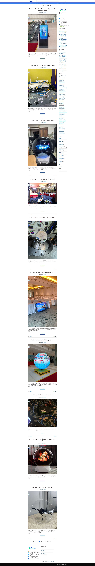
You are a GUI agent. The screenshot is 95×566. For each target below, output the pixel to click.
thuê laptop (60, 161)
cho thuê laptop (61, 146)
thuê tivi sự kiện (60, 127)
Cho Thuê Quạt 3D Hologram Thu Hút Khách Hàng (42, 487)
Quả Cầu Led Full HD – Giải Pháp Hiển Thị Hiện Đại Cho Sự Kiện (42, 217)
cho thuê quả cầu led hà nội (62, 90)
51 (48, 541)
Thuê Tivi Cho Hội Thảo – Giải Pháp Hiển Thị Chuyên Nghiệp (42, 272)
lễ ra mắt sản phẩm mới (61, 107)
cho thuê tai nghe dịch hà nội (62, 94)
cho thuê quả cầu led (61, 89)
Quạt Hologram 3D (61, 158)
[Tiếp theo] (50, 541)
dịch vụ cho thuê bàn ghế (61, 98)
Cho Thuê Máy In (43, 553)
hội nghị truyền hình (61, 153)
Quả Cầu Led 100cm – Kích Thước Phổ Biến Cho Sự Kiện (42, 120)
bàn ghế (60, 138)
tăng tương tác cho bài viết (62, 128)
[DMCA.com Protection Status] (62, 26)
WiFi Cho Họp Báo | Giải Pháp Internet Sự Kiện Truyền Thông (64, 39)
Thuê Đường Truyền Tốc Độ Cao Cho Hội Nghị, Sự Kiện (42, 395)
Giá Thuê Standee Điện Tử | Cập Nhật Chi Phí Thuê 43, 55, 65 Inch (64, 43)
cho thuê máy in (61, 150)
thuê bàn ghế (60, 115)
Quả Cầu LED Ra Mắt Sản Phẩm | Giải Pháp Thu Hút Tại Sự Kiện (64, 32)
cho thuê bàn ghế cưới (61, 80)
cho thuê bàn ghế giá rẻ (61, 81)
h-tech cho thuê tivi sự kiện (62, 104)
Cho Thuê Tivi (40, 3)
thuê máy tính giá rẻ (61, 122)
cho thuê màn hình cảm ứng (62, 86)
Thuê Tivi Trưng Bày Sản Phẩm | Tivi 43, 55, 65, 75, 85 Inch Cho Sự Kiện (63, 35)
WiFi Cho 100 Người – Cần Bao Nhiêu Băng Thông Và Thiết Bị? (42, 179)
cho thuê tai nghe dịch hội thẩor (62, 95)
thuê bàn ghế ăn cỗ (61, 118)
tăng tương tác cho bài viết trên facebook (62, 130)
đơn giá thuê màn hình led (62, 133)
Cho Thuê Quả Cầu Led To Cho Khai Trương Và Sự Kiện (42, 340)
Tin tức (42, 7)
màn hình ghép (61, 155)
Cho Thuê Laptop (30, 3)
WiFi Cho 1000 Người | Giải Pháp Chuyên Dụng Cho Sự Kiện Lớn (64, 46)
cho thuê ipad (61, 144)
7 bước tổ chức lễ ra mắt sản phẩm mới (62, 76)
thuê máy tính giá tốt (61, 123)
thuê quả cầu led (61, 124)
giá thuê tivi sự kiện (61, 103)
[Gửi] (58, 1)
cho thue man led (61, 149)
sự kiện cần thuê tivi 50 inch (62, 114)
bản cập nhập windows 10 (61, 77)
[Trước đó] (34, 541)
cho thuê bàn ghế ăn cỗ (61, 85)
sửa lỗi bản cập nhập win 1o (62, 113)
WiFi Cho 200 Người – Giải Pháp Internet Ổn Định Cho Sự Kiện (42, 65)
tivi (59, 164)
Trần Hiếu (45, 12)
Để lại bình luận (55, 336)
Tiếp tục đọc (42, 433)
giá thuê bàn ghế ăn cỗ (61, 99)
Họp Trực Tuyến (35, 3)
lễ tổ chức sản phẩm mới (61, 108)
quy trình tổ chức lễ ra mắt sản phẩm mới (62, 111)
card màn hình (61, 141)
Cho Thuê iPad (44, 3)
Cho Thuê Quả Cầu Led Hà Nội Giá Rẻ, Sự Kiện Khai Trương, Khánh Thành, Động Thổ (62, 61)
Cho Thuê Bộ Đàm (49, 3)
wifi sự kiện (44, 561)
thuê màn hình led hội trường (62, 119)
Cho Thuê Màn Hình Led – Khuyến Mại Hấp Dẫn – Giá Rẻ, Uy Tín (62, 56)
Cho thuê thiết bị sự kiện (51, 561)
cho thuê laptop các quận (62, 147)
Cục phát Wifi (60, 152)
